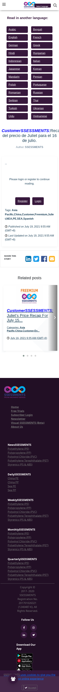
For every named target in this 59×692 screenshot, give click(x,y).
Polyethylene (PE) (18, 449)
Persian (37, 76)
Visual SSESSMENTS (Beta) (27, 423)
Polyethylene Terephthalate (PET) (28, 460)
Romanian (15, 92)
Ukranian (38, 108)
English (13, 37)
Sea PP (12, 490)
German (13, 45)
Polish (12, 84)
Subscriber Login (22, 415)
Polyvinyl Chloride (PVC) (22, 456)
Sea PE (12, 486)
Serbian (13, 100)
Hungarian (39, 53)
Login (38, 201)
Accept (31, 687)
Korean (37, 69)
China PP (13, 482)
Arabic (12, 29)
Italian (36, 61)
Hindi (12, 53)
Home (15, 407)
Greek (36, 45)
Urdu (11, 116)
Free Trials (17, 411)
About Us (17, 427)
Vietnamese (40, 116)
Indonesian (15, 61)
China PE (13, 478)
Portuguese (40, 84)
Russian (38, 92)
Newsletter (18, 419)
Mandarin (14, 76)
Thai (35, 100)
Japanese (14, 69)
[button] (24, 355)
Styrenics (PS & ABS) (20, 464)
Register (23, 201)
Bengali (37, 29)
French (37, 37)
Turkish (13, 108)
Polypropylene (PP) (19, 452)
